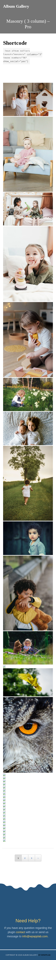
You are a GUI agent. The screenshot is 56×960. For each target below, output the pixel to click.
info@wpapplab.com (35, 936)
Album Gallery (16, 6)
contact (20, 932)
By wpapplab (44, 955)
